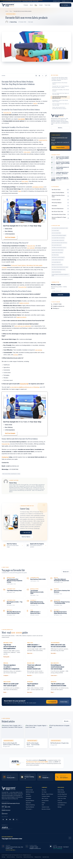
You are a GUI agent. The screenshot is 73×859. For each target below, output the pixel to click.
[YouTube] (10, 819)
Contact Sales (63, 701)
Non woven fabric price (56, 245)
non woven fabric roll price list (58, 240)
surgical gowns (43, 140)
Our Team (44, 792)
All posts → (67, 721)
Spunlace (28, 794)
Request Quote (60, 147)
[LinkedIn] (13, 819)
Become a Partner (46, 809)
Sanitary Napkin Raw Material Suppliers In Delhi (60, 275)
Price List (60, 800)
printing (15, 354)
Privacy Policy (19, 857)
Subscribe (60, 294)
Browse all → (66, 571)
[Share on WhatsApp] (42, 75)
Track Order (47, 5)
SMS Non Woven (30, 792)
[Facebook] (6, 819)
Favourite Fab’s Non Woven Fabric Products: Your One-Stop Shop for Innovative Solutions (60, 79)
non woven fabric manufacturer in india (60, 228)
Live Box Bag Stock (62, 794)
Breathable (28, 798)
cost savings (38, 350)
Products (26, 5)
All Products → (29, 809)
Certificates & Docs (62, 802)
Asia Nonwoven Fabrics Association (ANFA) (37, 761)
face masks (25, 181)
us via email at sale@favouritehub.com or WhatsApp (24, 387)
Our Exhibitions (61, 804)
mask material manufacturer (57, 259)
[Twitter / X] (16, 819)
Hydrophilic (28, 796)
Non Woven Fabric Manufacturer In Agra (60, 267)
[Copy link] (46, 75)
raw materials (30, 248)
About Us (44, 789)
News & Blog (61, 789)
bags (19, 191)
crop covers (27, 152)
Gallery (43, 802)
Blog (36, 5)
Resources (61, 787)
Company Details (46, 796)
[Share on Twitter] (36, 75)
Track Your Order (62, 798)
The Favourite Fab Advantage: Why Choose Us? (59, 97)
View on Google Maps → (11, 850)
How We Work (45, 800)
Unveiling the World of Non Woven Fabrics (59, 83)
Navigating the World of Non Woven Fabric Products (60, 101)
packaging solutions (37, 187)
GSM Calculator (61, 792)
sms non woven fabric (56, 232)
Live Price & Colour (62, 796)
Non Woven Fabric (11, 13)
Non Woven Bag (55, 254)
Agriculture (28, 802)
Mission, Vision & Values (47, 794)
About (31, 5)
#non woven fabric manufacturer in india (11, 473)
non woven (21, 119)
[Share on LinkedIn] (39, 75)
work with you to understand (23, 326)
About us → (60, 127)
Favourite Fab (7, 112)
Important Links (45, 857)
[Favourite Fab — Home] (8, 5)
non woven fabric (55, 230)
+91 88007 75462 (56, 1)
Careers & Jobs (45, 807)
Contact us (5, 457)
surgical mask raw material (57, 252)
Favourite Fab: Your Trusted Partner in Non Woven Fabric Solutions (60, 87)
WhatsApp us (56, 308)
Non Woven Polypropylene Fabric (58, 269)
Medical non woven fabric (57, 264)
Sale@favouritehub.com (66, 1)
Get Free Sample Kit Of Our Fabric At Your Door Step (60, 94)
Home (6, 11)
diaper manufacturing (56, 271)
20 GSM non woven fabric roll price (59, 247)
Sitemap (59, 807)
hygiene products (24, 303)
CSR (43, 804)
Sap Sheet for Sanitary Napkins (58, 257)
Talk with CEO (26, 532)
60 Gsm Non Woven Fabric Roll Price (59, 242)
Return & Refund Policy (28, 857)
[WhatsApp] (3, 819)
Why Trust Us (45, 798)
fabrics (35, 103)
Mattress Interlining (30, 804)
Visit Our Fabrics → (27, 536)
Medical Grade (29, 789)
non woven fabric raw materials (58, 237)
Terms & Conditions (11, 857)
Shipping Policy (38, 857)
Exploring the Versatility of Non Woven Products (60, 90)
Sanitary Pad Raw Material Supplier (59, 235)
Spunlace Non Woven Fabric (57, 250)
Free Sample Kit (52, 701)
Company (44, 787)
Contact (41, 5)
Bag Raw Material (30, 800)
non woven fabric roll (56, 262)
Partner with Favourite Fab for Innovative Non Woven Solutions (59, 108)
